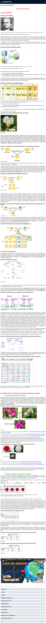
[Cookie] (2, 620)
